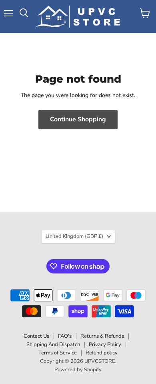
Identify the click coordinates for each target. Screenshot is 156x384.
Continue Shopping (78, 119)
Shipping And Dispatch (53, 344)
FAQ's (65, 336)
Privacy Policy (105, 344)
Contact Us (36, 336)
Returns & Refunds (102, 336)
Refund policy (102, 352)
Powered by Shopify (78, 369)
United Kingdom (74, 236)
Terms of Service (57, 352)
